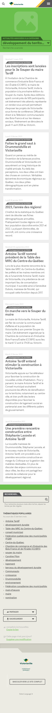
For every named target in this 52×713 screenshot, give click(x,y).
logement (10, 563)
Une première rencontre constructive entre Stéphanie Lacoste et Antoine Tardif (22, 433)
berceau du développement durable (23, 567)
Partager (13, 612)
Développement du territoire (24, 43)
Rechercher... (11, 494)
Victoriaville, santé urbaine (16, 3)
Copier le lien (12, 629)
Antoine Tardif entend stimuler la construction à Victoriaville (23, 364)
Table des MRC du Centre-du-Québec (24, 528)
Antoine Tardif (12, 521)
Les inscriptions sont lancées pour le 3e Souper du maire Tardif (25, 69)
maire (8, 593)
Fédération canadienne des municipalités (26, 586)
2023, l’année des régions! (23, 207)
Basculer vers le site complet (27, 682)
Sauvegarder (15, 619)
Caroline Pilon (12, 556)
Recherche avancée (13, 48)
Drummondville (13, 579)
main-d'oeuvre (12, 590)
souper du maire (13, 552)
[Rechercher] (46, 499)
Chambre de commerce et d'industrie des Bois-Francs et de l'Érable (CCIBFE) (26, 547)
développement (13, 560)
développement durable (17, 524)
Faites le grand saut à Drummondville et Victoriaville (20, 146)
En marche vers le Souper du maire (25, 313)
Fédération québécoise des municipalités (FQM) (26, 537)
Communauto (12, 571)
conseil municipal (14, 532)
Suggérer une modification (18, 639)
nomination (11, 597)
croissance (11, 575)
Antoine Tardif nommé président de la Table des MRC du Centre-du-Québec (24, 257)
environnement (13, 582)
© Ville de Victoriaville (26, 666)
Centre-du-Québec (14, 542)
